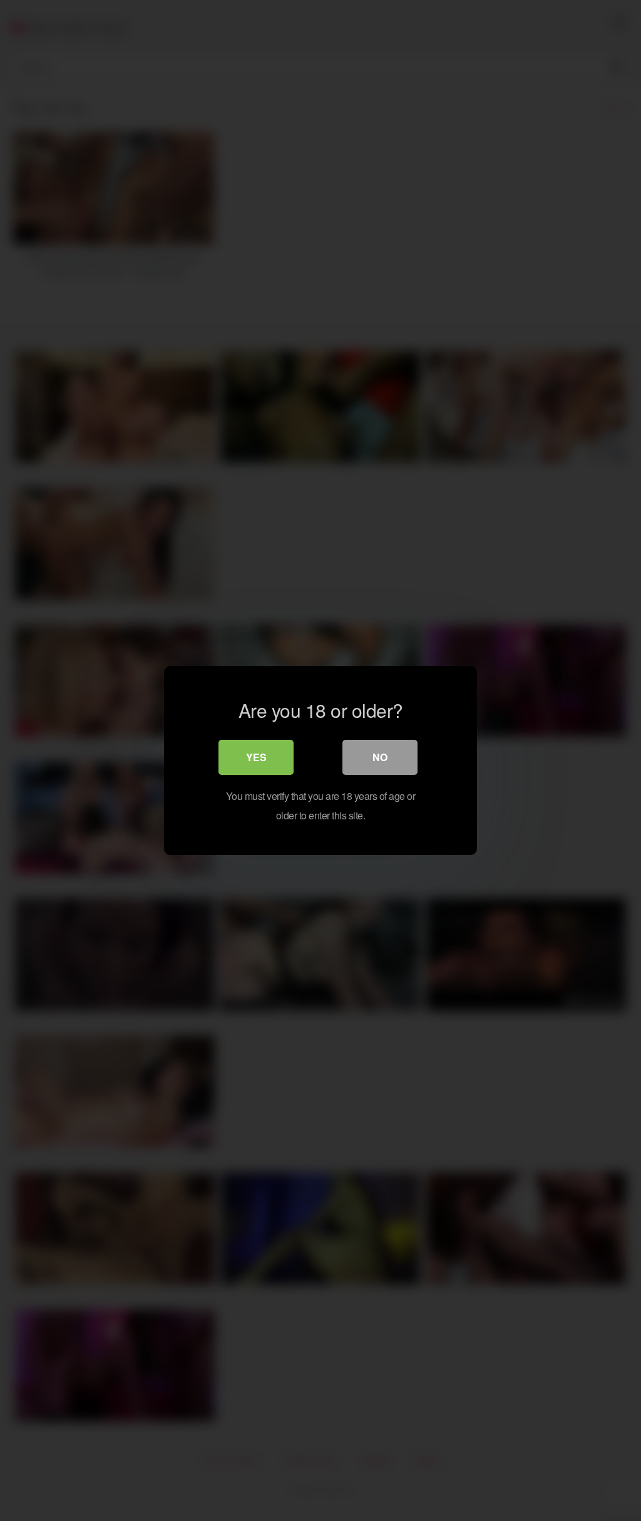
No (379, 757)
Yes (256, 757)
